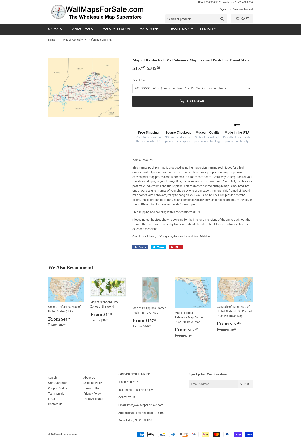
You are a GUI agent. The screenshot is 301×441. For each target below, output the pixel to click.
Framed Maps (180, 29)
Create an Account (243, 9)
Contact (207, 29)
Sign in (223, 9)
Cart (245, 18)
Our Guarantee (57, 382)
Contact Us (55, 404)
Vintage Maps (82, 29)
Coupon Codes (57, 388)
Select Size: (139, 80)
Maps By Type (150, 29)
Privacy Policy (92, 393)
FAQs (51, 398)
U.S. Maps (55, 29)
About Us (89, 377)
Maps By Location (116, 29)
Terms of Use (91, 388)
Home (51, 39)
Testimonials (56, 393)
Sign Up (245, 384)
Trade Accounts (93, 398)
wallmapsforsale (67, 434)
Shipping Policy (93, 382)
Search (52, 377)
